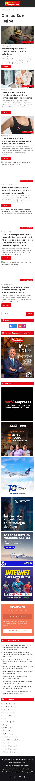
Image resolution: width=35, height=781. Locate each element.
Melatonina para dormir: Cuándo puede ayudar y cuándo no (13, 51)
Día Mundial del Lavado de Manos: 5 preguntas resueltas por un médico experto (16, 190)
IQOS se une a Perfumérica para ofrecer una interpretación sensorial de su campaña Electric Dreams (17, 661)
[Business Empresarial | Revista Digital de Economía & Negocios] (12, 3)
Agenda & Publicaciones (10, 704)
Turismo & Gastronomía (10, 746)
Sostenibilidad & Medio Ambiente (13, 740)
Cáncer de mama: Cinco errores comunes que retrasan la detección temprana (16, 141)
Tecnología (6, 743)
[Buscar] (33, 4)
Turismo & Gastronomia (10, 749)
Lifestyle (5, 725)
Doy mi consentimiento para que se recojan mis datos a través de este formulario (15, 623)
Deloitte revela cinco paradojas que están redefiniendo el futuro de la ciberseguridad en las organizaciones (18, 654)
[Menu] (2, 4)
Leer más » (6, 66)
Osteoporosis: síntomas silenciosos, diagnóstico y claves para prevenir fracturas (16, 95)
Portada (5, 10)
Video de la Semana (9, 752)
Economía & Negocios (9, 716)
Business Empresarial (9, 713)
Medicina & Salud (8, 728)
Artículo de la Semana (9, 707)
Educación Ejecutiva (9, 722)
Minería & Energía (8, 731)
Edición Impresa (8, 719)
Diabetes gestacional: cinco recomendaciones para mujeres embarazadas (15, 290)
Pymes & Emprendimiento (11, 737)
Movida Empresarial (9, 734)
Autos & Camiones (8, 710)
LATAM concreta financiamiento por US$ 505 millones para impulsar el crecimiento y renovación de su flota (17, 647)
